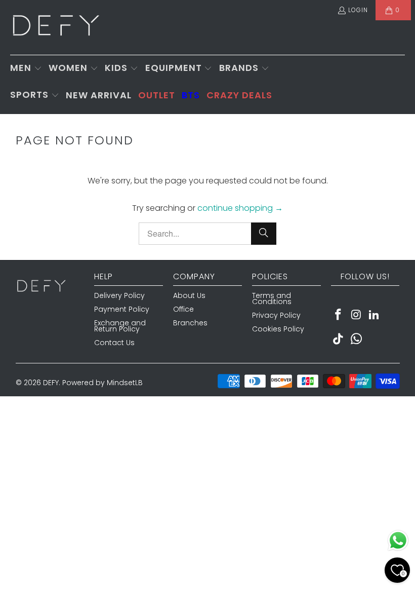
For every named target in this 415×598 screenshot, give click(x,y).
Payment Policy (121, 309)
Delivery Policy (119, 295)
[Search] (263, 233)
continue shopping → (240, 208)
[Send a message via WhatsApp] (398, 540)
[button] (26, 68)
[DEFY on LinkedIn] (374, 315)
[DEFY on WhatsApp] (356, 339)
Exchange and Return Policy (120, 326)
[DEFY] (55, 27)
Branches (190, 323)
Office (183, 309)
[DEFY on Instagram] (356, 315)
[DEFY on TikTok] (338, 339)
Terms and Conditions (272, 298)
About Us (189, 295)
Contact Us (114, 343)
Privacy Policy (276, 315)
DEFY (51, 383)
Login (358, 10)
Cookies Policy (278, 329)
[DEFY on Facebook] (338, 315)
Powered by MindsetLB (102, 383)
